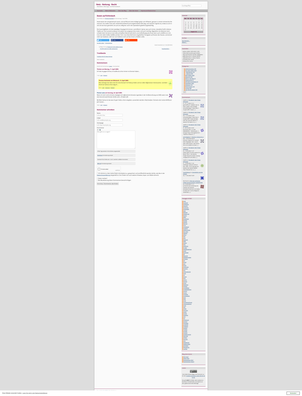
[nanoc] (182, 293)
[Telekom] (182, 326)
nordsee (186, 294)
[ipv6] (182, 273)
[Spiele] (182, 313)
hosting (186, 268)
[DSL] (182, 244)
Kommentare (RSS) (188, 360)
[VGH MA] (182, 336)
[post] (182, 301)
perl (185, 297)
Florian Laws (101, 93)
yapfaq (185, 349)
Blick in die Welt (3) (191, 78)
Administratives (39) (191, 69)
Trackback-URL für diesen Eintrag (104, 56)
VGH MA (186, 336)
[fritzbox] (182, 259)
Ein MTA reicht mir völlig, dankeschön (109, 48)
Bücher (185, 224)
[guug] (182, 262)
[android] (182, 203)
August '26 (194, 31)
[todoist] (182, 328)
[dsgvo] (182, 243)
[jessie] (182, 277)
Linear (110, 66)
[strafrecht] (182, 320)
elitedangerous (188, 249)
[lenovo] (182, 281)
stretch (185, 322)
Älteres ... (184, 42)
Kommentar (100, 128)
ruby (185, 305)
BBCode (99, 163)
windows (186, 346)
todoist (185, 328)
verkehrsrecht (187, 334)
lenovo (185, 281)
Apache (186, 206)
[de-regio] (182, 232)
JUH (185, 278)
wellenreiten (187, 344)
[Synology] (182, 323)
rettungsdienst (187, 304)
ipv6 (185, 273)
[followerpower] (182, 257)
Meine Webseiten (110, 11)
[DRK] (182, 241)
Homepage (100, 123)
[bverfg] (182, 222)
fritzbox (186, 259)
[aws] (182, 211)
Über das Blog (122, 11)
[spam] (182, 312)
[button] (103, 40)
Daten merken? (102, 178)
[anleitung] (182, 204)
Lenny (185, 280)
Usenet (185, 333)
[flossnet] (182, 256)
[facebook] (182, 252)
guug (185, 262)
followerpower (187, 257)
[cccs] (182, 225)
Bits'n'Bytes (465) (190, 75)
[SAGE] (182, 309)
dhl (184, 236)
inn (184, 270)
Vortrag (185, 339)
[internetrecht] (182, 272)
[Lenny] (182, 280)
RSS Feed (186, 357)
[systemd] (182, 325)
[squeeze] (182, 315)
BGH (185, 217)
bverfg (185, 222)
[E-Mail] (182, 248)
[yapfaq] (182, 349)
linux (185, 283)
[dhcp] (182, 235)
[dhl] (182, 236)
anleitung (186, 204)
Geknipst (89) (189, 74)
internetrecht (187, 272)
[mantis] (182, 286)
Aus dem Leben (100, 43)
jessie (185, 277)
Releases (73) (189, 85)
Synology (186, 323)
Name (98, 113)
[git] (182, 260)
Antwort (105, 75)
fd (184, 254)
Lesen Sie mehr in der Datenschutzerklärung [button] (34, 393)
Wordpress (186, 347)
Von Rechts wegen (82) (191, 90)
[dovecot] (182, 240)
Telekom (186, 326)
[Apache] (182, 206)
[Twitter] (182, 330)
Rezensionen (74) (190, 86)
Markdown (99, 155)
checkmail (186, 227)
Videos (185, 337)
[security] (182, 310)
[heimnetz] (182, 267)
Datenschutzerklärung (103, 175)
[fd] (182, 254)
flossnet (186, 256)
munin (185, 291)
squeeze (186, 315)
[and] (182, 201)
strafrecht (186, 320)
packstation (187, 296)
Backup (185, 212)
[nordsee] (182, 294)
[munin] (182, 291)
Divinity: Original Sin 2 (198, 137)
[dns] (182, 238)
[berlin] (182, 215)
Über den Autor (133, 11)
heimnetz (186, 267)
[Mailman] (182, 285)
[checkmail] (182, 227)
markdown (186, 288)
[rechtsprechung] (182, 302)
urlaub (185, 331)
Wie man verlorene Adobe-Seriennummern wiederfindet (193, 181)
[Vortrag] (182, 339)
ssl (184, 318)
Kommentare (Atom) (189, 362)
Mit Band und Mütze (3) (192, 82)
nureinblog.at (186, 172)
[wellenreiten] (182, 344)
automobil (186, 209)
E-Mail (98, 118)
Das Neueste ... (186, 41)
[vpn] (182, 341)
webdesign (186, 342)
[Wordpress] (182, 347)
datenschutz (187, 230)
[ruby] (182, 305)
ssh (184, 317)
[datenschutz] (182, 230)
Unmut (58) (188, 88)
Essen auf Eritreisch (106, 15)
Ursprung (107, 87)
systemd (186, 325)
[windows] (182, 346)
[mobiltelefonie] (182, 289)
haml (185, 265)
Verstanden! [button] (293, 393)
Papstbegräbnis (165, 48)
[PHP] (182, 299)
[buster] (182, 220)
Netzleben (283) (190, 83)
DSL (185, 244)
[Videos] (182, 337)
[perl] (182, 297)
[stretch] (182, 322)
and (185, 201)
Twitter (185, 330)
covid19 (186, 228)
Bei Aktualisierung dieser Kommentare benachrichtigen (114, 180)
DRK (185, 241)
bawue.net (186, 214)
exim (185, 251)
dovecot (186, 240)
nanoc (185, 293)
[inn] (182, 270)
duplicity (186, 246)
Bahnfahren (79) (190, 72)
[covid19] (182, 228)
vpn (185, 341)
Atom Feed (186, 358)
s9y (184, 307)
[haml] (182, 265)
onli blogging (186, 137)
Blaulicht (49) (189, 77)
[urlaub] (182, 331)
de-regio (186, 232)
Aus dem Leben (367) (191, 70)
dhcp (185, 235)
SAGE (185, 309)
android (186, 203)
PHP (185, 299)
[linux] (182, 283)
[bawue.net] (182, 214)
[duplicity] (182, 246)
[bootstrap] (182, 219)
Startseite (100, 11)
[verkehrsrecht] (182, 334)
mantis (185, 286)
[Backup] (182, 212)
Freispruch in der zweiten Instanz (115, 47)
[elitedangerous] (182, 249)
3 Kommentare (108, 43)
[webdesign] (182, 342)
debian (185, 233)
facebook (186, 252)
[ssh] (182, 317)
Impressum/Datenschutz (148, 11)
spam (185, 312)
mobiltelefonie (187, 289)
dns (185, 238)
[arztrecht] (182, 207)
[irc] (182, 275)
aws (185, 211)
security (186, 310)
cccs (185, 225)
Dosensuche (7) (190, 80)
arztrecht (186, 207)
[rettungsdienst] (182, 304)
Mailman (186, 285)
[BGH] (182, 217)
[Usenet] (182, 333)
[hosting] (182, 268)
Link (101, 75)
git (184, 260)
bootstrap (186, 219)
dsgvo (185, 243)
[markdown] (182, 288)
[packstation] (182, 296)
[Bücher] (182, 224)
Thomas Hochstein (109, 18)
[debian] (182, 233)
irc (184, 275)
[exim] (182, 251)
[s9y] (182, 307)
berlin (185, 215)
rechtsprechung (188, 302)
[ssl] (182, 318)
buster (185, 220)
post (185, 301)
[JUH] (182, 278)
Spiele (185, 313)
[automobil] (182, 209)
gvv (184, 264)
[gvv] (182, 264)
